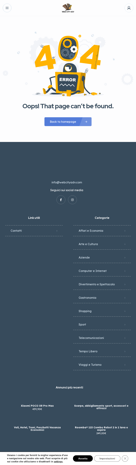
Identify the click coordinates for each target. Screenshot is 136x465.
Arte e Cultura (88, 244)
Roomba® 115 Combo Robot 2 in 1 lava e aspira (101, 428)
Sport (82, 324)
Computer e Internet (93, 271)
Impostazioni (107, 458)
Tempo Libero (88, 351)
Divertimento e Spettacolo (97, 284)
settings (58, 461)
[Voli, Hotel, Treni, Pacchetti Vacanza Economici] (37, 420)
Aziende (84, 257)
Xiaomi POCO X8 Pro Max (37, 406)
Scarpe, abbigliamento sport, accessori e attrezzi (101, 407)
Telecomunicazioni (91, 338)
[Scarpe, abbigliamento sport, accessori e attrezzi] (101, 399)
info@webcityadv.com (67, 182)
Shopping (85, 311)
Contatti (16, 230)
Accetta (82, 458)
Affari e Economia (91, 230)
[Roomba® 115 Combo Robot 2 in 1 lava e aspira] (101, 420)
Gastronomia (87, 297)
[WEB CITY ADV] (68, 8)
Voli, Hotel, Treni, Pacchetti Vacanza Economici (37, 428)
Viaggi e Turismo (90, 364)
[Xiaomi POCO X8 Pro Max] (37, 399)
